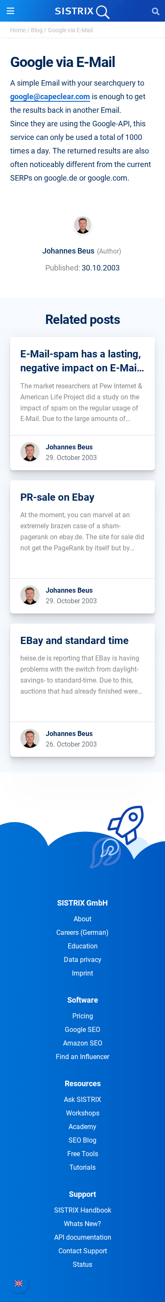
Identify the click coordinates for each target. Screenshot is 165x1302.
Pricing (82, 1016)
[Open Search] (155, 11)
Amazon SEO (82, 1043)
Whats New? (82, 1224)
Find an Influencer (82, 1057)
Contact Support (82, 1251)
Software (82, 999)
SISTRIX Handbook (82, 1210)
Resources (83, 1083)
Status (82, 1264)
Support (82, 1194)
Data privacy (83, 960)
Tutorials (82, 1167)
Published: (62, 267)
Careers (82, 932)
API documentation (82, 1237)
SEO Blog (82, 1140)
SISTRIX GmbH (82, 902)
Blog (37, 30)
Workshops (82, 1113)
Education (83, 946)
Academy (82, 1127)
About (82, 919)
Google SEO (82, 1030)
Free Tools (82, 1154)
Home (18, 30)
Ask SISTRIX (82, 1100)
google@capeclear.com (50, 96)
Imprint (82, 973)
